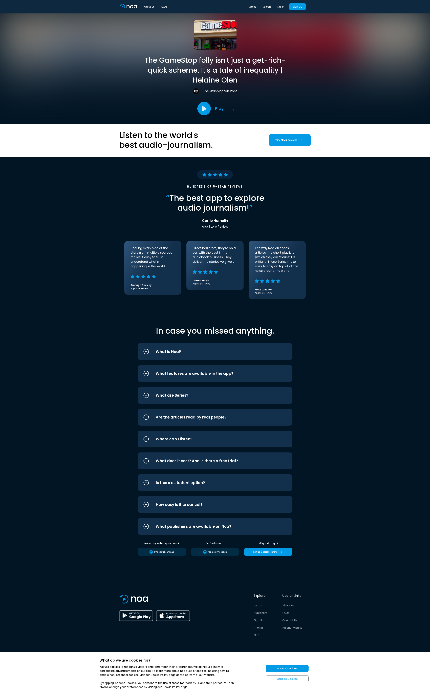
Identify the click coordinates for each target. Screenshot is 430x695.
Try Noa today (286, 140)
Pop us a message (217, 551)
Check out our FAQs (164, 551)
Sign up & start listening (265, 551)
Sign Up (297, 7)
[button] (208, 351)
